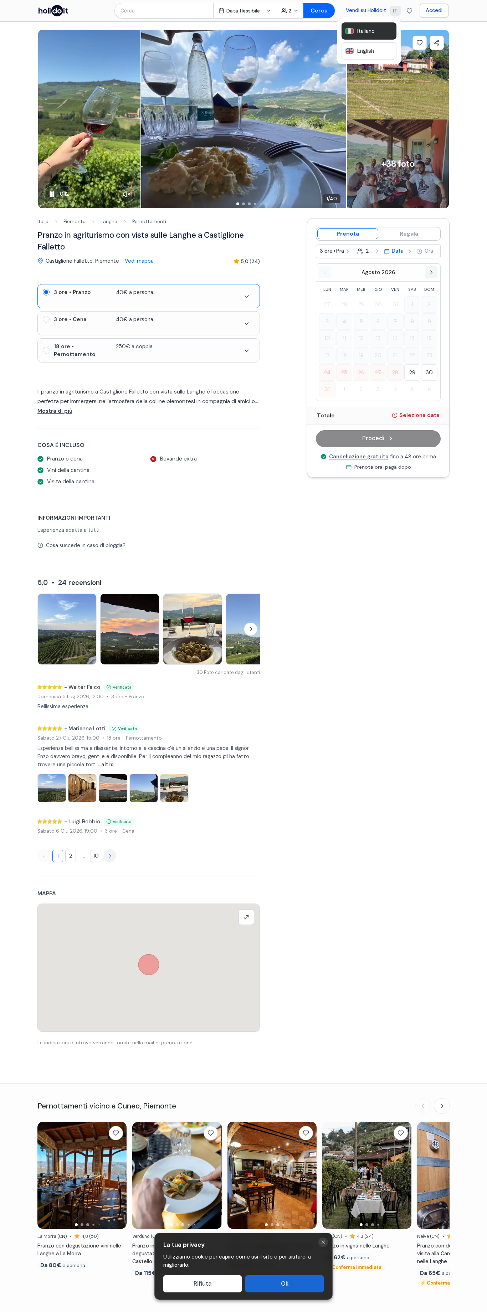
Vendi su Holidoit (366, 10)
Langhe (109, 221)
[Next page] (109, 855)
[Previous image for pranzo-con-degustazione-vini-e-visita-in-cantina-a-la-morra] (46, 1175)
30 (378, 304)
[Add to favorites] (419, 43)
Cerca (319, 10)
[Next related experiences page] (442, 1106)
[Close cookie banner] (323, 1242)
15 (412, 338)
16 (429, 338)
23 (429, 355)
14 (395, 338)
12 (361, 338)
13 (378, 338)
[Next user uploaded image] (250, 629)
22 (412, 355)
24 (327, 372)
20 (378, 355)
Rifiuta (203, 1283)
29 (361, 304)
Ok (284, 1283)
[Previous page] (43, 855)
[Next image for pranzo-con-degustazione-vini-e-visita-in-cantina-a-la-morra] (117, 1175)
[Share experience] (437, 43)
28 (344, 304)
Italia (42, 221)
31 (395, 304)
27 (327, 304)
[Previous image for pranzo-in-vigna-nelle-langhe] (331, 1175)
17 (327, 355)
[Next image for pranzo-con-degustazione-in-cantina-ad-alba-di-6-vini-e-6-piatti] (307, 1175)
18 (344, 355)
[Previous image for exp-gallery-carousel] (150, 119)
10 (96, 855)
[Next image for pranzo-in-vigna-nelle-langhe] (402, 1175)
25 (344, 372)
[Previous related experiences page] (423, 1106)
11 (344, 338)
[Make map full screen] (246, 917)
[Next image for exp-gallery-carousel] (337, 119)
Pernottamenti (149, 221)
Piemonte (74, 221)
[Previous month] (325, 272)
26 (361, 372)
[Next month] (431, 272)
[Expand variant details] (247, 296)
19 (361, 355)
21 (395, 355)
